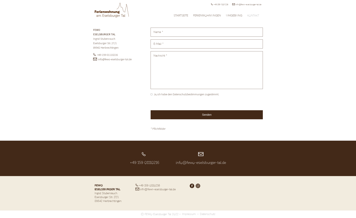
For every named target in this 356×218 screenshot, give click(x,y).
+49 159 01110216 (221, 5)
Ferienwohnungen (207, 15)
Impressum (189, 214)
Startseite (181, 15)
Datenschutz (207, 214)
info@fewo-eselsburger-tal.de (248, 5)
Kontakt (253, 15)
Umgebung (234, 15)
